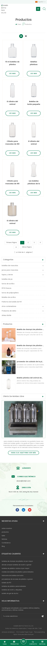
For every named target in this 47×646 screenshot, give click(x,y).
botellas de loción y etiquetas (12, 590)
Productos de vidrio (9, 311)
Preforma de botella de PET (12, 302)
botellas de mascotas (10, 265)
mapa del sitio (33, 628)
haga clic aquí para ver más (23, 453)
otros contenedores (9, 306)
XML (40, 628)
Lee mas (12, 73)
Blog (3, 546)
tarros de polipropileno (10, 293)
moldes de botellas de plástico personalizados (17, 572)
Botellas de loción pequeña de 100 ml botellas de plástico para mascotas (33, 103)
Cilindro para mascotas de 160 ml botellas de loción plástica (12, 142)
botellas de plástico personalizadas (14, 586)
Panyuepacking (39, 632)
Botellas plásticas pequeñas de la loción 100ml (33, 63)
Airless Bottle (6, 315)
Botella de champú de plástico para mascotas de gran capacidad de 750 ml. (30, 345)
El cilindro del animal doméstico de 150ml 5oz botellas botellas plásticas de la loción (12, 103)
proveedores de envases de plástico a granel (17, 579)
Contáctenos (6, 543)
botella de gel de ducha (10, 593)
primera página (11, 242)
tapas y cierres (7, 275)
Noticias (4, 539)
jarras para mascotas (10, 270)
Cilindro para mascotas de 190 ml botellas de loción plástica (12, 182)
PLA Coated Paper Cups (24, 632)
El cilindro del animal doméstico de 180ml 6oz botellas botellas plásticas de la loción (34, 142)
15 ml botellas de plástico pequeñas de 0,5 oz (12, 63)
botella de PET (6, 583)
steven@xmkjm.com (23, 481)
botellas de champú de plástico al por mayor (17, 561)
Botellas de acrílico (9, 297)
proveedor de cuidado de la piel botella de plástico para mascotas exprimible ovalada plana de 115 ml (30, 361)
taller (3, 536)
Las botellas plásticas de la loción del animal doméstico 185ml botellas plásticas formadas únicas (34, 182)
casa (19, 24)
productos (5, 532)
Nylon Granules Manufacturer (24, 634)
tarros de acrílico (8, 284)
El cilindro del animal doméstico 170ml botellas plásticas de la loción (12, 222)
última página (27, 247)
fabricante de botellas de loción (13, 576)
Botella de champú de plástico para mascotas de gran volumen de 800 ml (30, 329)
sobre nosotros (7, 528)
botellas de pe (7, 279)
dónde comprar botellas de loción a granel (16, 565)
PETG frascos (6, 288)
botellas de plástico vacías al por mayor (15, 568)
